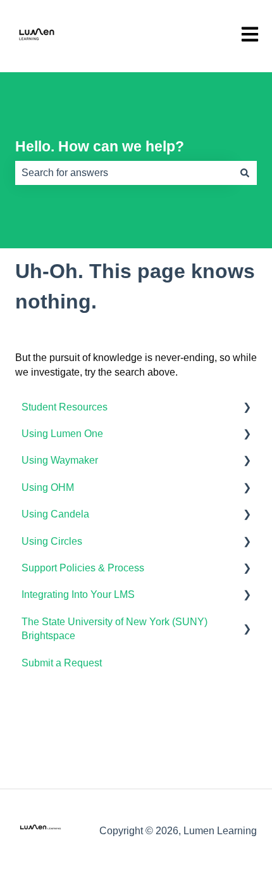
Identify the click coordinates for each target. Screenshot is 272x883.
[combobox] (124, 173)
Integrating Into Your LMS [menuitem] (78, 594)
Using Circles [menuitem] (52, 541)
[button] (247, 408)
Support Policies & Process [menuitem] (83, 567)
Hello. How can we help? (99, 146)
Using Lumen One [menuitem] (62, 433)
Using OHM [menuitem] (48, 487)
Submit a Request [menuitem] (62, 662)
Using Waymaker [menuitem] (60, 460)
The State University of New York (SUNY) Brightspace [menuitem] (114, 628)
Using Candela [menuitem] (55, 514)
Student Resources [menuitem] (65, 407)
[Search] (245, 173)
